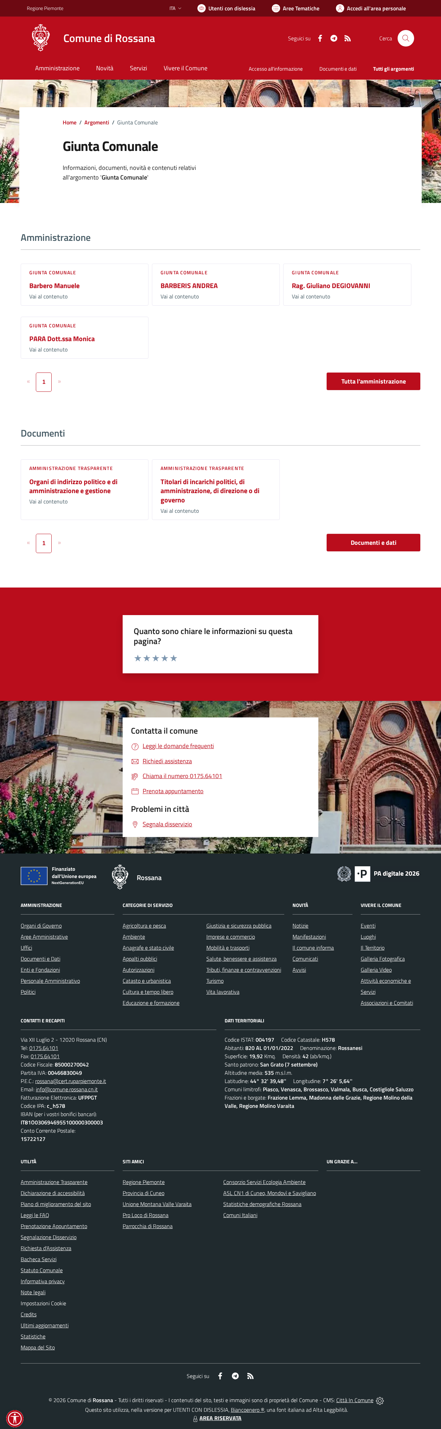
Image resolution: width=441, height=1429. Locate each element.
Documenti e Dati (40, 959)
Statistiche (33, 1336)
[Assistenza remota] (379, 1400)
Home (69, 122)
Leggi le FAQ (35, 1215)
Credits (29, 1314)
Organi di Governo (41, 925)
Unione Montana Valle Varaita (157, 1204)
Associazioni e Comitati (387, 1003)
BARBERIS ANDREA (189, 285)
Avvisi (299, 970)
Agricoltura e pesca (144, 925)
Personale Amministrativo (50, 981)
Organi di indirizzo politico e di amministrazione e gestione (73, 486)
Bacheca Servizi (39, 1259)
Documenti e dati (374, 542)
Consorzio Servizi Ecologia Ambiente (264, 1182)
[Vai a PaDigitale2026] (378, 873)
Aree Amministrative (44, 936)
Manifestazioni (309, 936)
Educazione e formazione (151, 1003)
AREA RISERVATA (220, 1418)
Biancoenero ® (247, 1410)
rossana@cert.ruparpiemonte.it (70, 1081)
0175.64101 (43, 1048)
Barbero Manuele (54, 285)
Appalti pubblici (140, 959)
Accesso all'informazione (276, 69)
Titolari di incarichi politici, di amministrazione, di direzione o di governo (210, 490)
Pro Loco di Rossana (145, 1215)
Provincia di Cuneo (143, 1193)
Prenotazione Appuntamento (54, 1226)
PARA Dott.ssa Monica (62, 338)
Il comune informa (313, 947)
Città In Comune (354, 1400)
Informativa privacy (43, 1281)
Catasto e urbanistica (147, 981)
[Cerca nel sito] (406, 38)
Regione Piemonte (45, 8)
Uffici (26, 947)
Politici (28, 992)
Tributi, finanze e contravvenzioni (243, 970)
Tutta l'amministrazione (373, 381)
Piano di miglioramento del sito (56, 1204)
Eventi (368, 925)
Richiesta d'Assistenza (46, 1248)
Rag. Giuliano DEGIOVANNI (331, 285)
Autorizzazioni (138, 970)
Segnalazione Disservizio (48, 1237)
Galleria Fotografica (383, 959)
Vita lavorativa (222, 992)
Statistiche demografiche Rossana (262, 1204)
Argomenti (96, 122)
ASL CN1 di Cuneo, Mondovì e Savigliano (269, 1193)
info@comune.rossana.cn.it (67, 1089)
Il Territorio (372, 947)
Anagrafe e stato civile (148, 947)
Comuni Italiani (240, 1215)
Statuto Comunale (42, 1270)
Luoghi (368, 936)
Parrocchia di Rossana (148, 1226)
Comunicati (305, 959)
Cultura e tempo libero (148, 992)
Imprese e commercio (230, 936)
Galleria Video (376, 970)
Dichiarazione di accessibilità (53, 1193)
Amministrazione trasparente (71, 468)
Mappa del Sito (38, 1347)
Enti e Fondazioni (40, 970)
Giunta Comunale (52, 272)
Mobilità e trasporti (227, 947)
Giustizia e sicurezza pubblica (238, 925)
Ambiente (134, 936)
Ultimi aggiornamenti (45, 1325)
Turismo (215, 981)
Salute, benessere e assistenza (241, 959)
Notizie (300, 925)
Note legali (33, 1292)
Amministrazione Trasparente (54, 1182)
